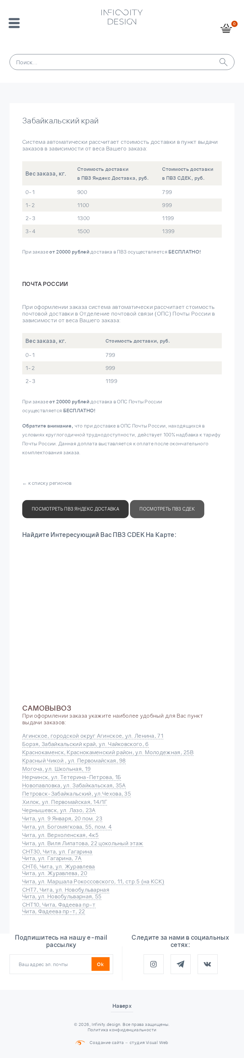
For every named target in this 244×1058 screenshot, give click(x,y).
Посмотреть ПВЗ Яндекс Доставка (75, 509)
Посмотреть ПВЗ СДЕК (167, 509)
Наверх (122, 1006)
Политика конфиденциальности (122, 1029)
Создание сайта (107, 1042)
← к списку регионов (47, 483)
